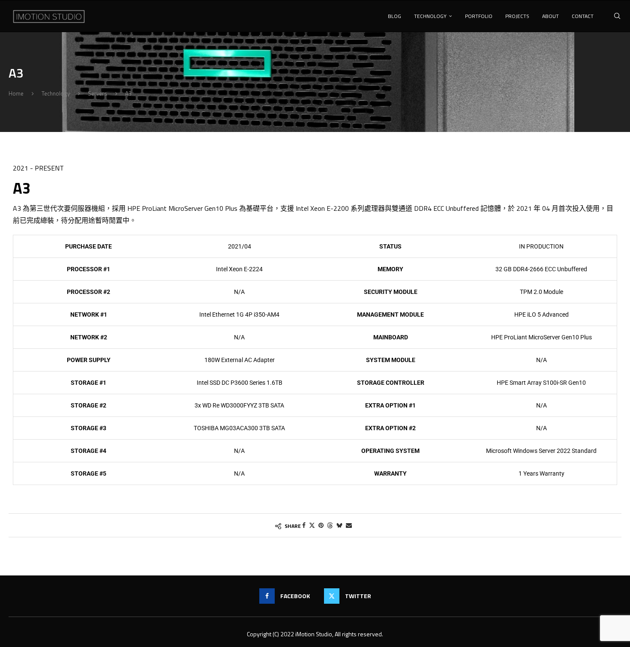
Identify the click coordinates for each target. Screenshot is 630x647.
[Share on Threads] (330, 525)
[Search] (617, 16)
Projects (517, 16)
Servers (97, 93)
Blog (394, 16)
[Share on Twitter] (312, 525)
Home (16, 93)
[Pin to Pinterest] (321, 525)
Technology (430, 16)
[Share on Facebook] (304, 525)
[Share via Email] (349, 525)
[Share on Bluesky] (339, 525)
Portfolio (478, 16)
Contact (583, 16)
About (550, 16)
